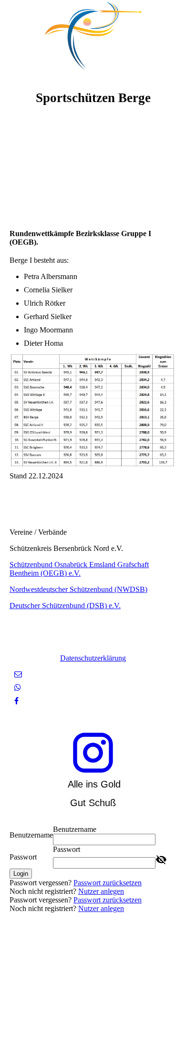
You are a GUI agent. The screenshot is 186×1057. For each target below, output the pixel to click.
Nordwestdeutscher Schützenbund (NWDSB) (78, 589)
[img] (93, 36)
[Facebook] (16, 701)
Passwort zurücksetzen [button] (107, 883)
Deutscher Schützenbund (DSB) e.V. (65, 605)
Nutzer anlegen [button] (101, 891)
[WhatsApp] (17, 688)
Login (20, 873)
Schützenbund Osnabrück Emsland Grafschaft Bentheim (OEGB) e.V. (79, 568)
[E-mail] (18, 674)
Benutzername (31, 835)
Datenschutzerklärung (93, 658)
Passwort (23, 857)
